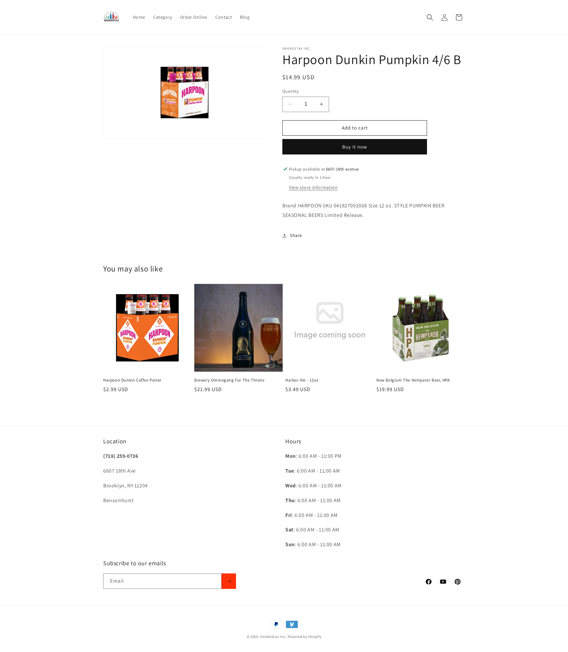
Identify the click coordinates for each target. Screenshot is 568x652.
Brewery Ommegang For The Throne (229, 380)
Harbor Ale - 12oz (301, 380)
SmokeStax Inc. (273, 636)
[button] (430, 17)
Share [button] (296, 235)
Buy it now (354, 147)
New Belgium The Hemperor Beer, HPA (413, 380)
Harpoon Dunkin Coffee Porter (132, 380)
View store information (313, 187)
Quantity (290, 91)
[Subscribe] (229, 581)
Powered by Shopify (304, 636)
